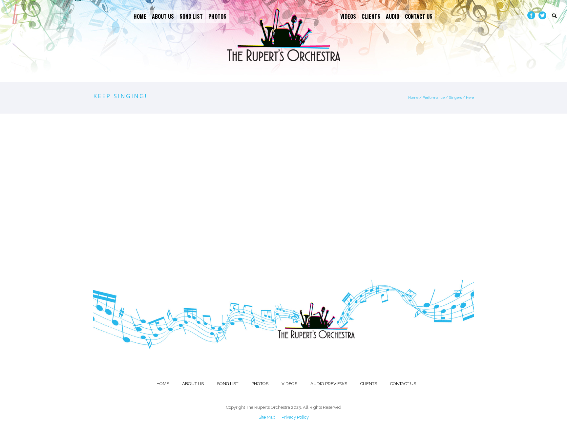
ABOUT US (193, 383)
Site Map (267, 417)
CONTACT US (403, 383)
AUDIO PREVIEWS (328, 383)
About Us (163, 16)
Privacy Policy (295, 417)
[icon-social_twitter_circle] (542, 15)
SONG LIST (227, 383)
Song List (191, 16)
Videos (348, 16)
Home (140, 16)
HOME (163, 383)
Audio (392, 16)
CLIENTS (368, 383)
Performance (434, 98)
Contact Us (418, 16)
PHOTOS (259, 383)
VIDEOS (289, 383)
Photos (217, 16)
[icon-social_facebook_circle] (532, 15)
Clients (371, 16)
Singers (455, 98)
